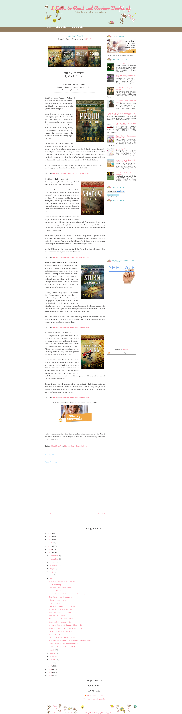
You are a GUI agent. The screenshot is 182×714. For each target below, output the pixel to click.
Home (48, 27)
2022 (50, 536)
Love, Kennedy (55, 584)
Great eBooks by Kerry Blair (61, 631)
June (52, 575)
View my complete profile (94, 699)
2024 (50, 533)
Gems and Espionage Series (60, 622)
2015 (50, 666)
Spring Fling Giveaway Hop (124, 149)
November (54, 559)
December (54, 555)
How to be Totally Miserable (60, 587)
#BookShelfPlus (57, 446)
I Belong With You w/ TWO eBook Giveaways (126, 124)
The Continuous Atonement (60, 612)
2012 (50, 675)
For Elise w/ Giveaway (122, 64)
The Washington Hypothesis (60, 597)
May (52, 578)
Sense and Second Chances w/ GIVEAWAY (67, 628)
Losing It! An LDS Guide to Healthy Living (67, 594)
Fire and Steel (69, 446)
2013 (50, 672)
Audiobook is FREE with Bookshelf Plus (73, 173)
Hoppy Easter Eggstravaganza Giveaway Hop (126, 136)
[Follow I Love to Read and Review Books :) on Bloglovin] (116, 192)
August (53, 568)
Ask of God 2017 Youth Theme (62, 619)
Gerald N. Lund (81, 446)
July (52, 572)
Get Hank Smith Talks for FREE (62, 647)
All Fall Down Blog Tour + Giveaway (126, 88)
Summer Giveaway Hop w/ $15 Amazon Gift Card (126, 160)
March (53, 653)
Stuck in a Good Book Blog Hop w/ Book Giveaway (126, 75)
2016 (50, 663)
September (54, 565)
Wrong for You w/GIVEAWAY (61, 609)
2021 (50, 539)
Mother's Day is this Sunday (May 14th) (65, 625)
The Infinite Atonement (58, 616)
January (53, 659)
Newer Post (48, 514)
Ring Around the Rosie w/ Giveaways (126, 173)
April (52, 650)
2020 (50, 543)
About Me (60, 27)
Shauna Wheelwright (95, 695)
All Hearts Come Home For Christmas (126, 101)
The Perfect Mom (56, 634)
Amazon (55, 173)
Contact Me (76, 27)
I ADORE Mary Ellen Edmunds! (62, 637)
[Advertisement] (121, 316)
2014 (50, 669)
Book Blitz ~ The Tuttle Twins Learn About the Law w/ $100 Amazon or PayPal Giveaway (122, 114)
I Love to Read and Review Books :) (91, 8)
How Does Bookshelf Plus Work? (62, 606)
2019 (50, 546)
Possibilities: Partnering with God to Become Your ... (71, 640)
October (53, 562)
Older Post (101, 514)
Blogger (125, 350)
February (54, 656)
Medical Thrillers (56, 591)
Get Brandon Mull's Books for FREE (64, 643)
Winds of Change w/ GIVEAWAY (63, 581)
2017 (50, 552)
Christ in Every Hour (57, 600)
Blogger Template (110, 713)
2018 (50, 549)
